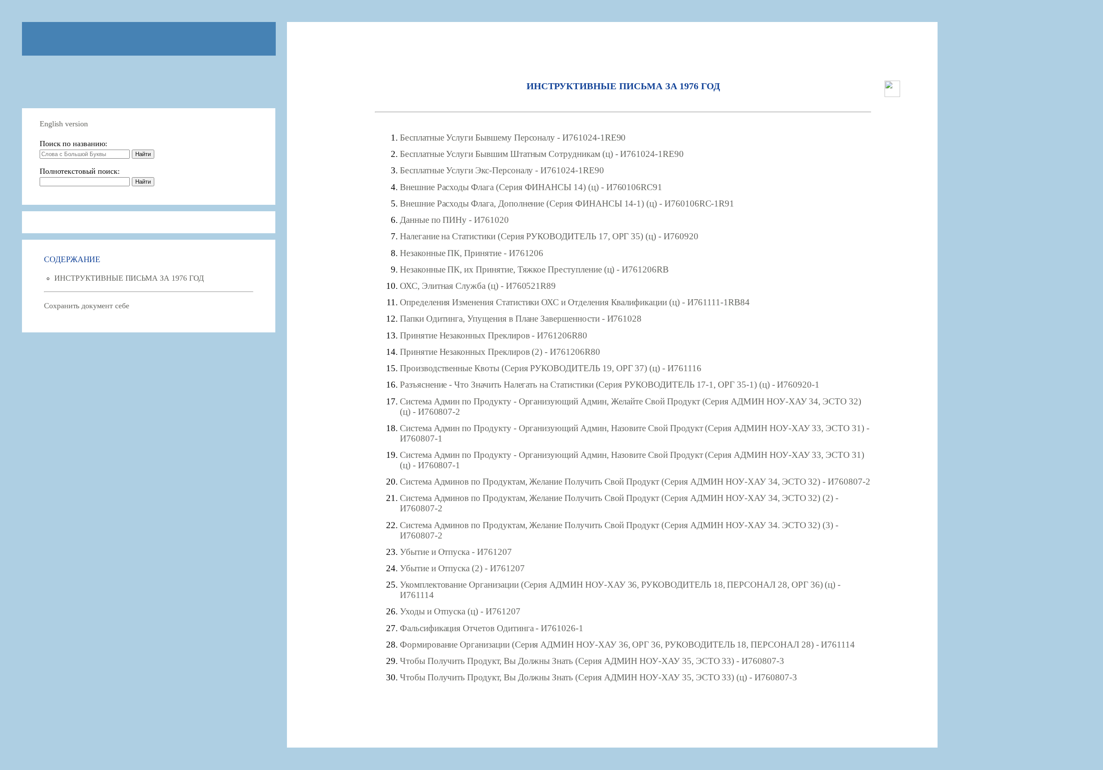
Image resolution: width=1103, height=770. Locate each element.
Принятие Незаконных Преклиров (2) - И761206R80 (500, 352)
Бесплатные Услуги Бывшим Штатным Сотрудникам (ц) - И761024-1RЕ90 (542, 154)
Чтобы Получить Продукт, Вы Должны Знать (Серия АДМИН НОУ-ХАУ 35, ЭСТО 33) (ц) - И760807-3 (598, 677)
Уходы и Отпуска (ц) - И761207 (460, 611)
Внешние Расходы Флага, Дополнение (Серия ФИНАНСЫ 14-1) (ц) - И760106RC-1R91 (567, 203)
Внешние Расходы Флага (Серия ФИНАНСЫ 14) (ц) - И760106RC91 (531, 187)
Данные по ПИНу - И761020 (454, 220)
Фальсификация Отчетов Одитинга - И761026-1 (491, 628)
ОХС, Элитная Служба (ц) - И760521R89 (478, 286)
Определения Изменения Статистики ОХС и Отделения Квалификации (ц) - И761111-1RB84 (575, 302)
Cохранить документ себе (86, 305)
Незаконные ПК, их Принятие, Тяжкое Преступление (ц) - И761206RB (534, 269)
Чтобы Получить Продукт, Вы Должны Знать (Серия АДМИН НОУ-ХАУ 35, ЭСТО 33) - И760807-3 (592, 661)
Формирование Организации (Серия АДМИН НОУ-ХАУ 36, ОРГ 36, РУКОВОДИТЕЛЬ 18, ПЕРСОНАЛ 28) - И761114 (627, 644)
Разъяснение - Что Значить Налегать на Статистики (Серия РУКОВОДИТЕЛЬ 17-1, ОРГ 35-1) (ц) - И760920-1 (609, 384)
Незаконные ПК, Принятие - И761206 (471, 253)
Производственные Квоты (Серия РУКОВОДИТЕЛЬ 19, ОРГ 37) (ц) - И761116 (550, 368)
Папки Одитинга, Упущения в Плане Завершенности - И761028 (521, 318)
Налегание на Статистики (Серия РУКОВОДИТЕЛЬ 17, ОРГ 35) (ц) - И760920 (549, 236)
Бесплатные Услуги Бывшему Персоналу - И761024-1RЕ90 (513, 137)
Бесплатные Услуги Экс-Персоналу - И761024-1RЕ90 (502, 170)
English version (64, 123)
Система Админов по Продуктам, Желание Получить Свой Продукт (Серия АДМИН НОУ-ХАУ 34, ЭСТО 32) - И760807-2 (635, 481)
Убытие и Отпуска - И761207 (456, 552)
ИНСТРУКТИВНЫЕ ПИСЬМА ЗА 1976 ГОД (128, 278)
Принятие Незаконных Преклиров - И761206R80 (493, 335)
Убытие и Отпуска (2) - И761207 (462, 568)
